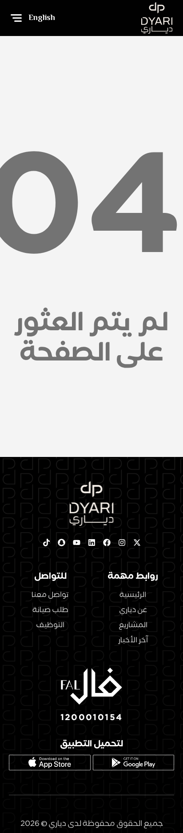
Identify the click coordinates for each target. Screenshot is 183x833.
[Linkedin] (91, 542)
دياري (57, 823)
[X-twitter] (136, 542)
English (41, 18)
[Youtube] (76, 542)
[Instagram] (121, 542)
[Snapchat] (61, 542)
